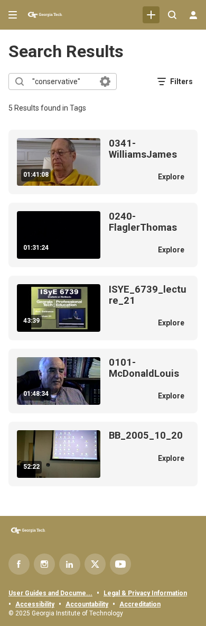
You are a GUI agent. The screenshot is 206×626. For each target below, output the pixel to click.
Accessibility (34, 604)
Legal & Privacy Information (145, 593)
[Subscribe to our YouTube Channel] (120, 564)
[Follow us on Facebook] (19, 564)
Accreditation (140, 604)
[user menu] (193, 14)
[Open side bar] (12, 14)
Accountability (86, 604)
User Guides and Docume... (50, 593)
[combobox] (62, 81)
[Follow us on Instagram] (44, 564)
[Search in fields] (105, 81)
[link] (151, 14)
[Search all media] (172, 14)
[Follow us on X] (95, 564)
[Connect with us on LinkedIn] (69, 564)
